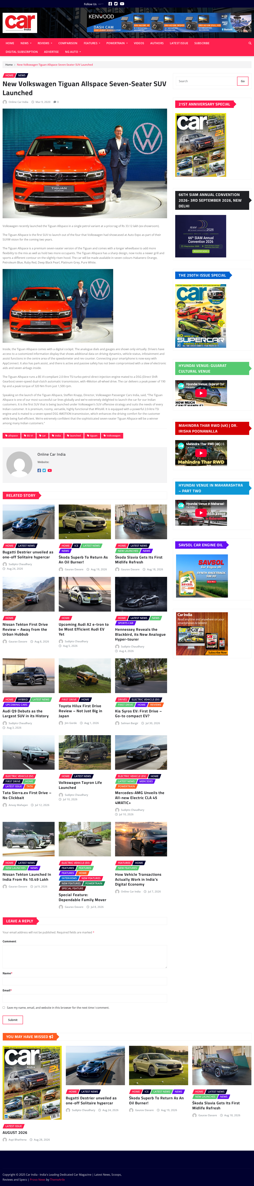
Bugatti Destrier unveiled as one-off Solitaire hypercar (28, 554)
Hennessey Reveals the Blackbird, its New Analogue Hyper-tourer (140, 634)
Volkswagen (113, 435)
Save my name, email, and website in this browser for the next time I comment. (58, 1008)
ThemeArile (57, 1180)
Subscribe (201, 43)
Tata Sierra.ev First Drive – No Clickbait (27, 795)
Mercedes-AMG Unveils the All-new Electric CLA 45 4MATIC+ (139, 797)
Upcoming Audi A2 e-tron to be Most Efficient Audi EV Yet (84, 629)
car (44, 435)
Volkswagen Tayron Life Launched (80, 785)
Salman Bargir (129, 723)
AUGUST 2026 (15, 1132)
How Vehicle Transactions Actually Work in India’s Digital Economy (138, 879)
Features (91, 43)
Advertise (51, 52)
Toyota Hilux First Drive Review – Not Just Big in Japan (80, 710)
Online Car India (18, 102)
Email (7, 990)
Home (10, 43)
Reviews (44, 43)
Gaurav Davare (74, 569)
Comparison (68, 43)
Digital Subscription (22, 52)
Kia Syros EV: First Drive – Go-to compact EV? (138, 713)
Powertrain (116, 43)
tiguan (93, 435)
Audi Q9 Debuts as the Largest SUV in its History (26, 713)
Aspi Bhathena (18, 1139)
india (58, 435)
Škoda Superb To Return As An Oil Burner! (83, 560)
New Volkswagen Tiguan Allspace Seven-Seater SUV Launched (55, 64)
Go (243, 81)
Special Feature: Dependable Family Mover (82, 897)
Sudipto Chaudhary (20, 564)
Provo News (37, 1180)
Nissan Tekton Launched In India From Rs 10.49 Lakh (27, 877)
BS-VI (30, 435)
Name (7, 973)
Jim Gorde (71, 723)
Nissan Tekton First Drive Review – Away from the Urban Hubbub (25, 629)
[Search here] (250, 43)
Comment (9, 941)
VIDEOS (139, 43)
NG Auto (72, 52)
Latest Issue (179, 43)
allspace (13, 435)
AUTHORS (157, 43)
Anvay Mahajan (18, 805)
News (25, 43)
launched (75, 435)
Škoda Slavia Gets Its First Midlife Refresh (139, 560)
